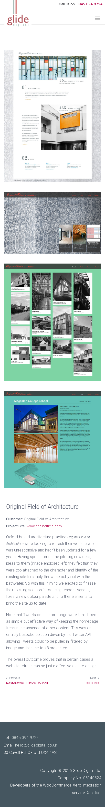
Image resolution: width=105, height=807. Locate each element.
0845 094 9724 (89, 4)
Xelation (94, 792)
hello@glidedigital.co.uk (36, 745)
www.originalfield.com (44, 526)
